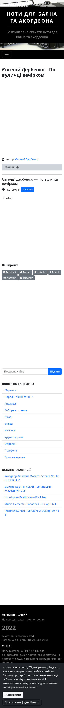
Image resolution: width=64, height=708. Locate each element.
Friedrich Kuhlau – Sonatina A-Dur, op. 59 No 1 (32, 512)
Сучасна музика (15, 457)
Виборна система (16, 410)
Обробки (10, 444)
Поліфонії (11, 450)
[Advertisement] (32, 118)
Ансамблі (27, 189)
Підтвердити (13, 695)
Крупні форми (14, 437)
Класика (10, 430)
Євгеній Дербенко (26, 159)
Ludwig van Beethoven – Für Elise (25, 497)
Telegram (27, 277)
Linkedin (41, 272)
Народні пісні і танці (18, 397)
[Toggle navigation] (6, 54)
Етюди (9, 423)
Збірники (10, 390)
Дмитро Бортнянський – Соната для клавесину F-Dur (28, 488)
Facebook (10, 272)
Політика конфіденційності (22, 702)
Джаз (8, 417)
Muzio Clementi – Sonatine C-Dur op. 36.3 (30, 504)
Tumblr (55, 272)
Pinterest (11, 277)
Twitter (26, 272)
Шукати (55, 371)
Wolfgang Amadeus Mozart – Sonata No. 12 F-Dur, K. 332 (32, 478)
